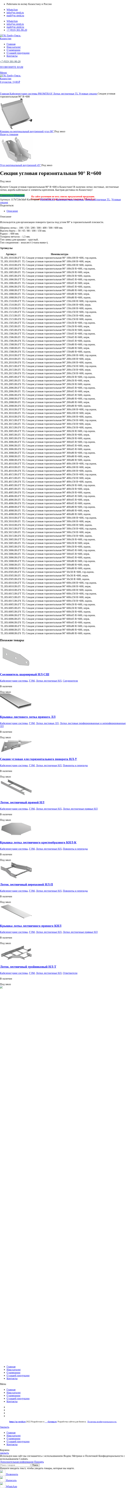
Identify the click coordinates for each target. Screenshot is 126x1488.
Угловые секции (88, 93)
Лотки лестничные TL (66, 93)
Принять (39, 1461)
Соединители (70, 680)
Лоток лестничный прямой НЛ (22, 802)
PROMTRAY (45, 93)
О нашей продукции (18, 1375)
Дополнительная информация (16, 1461)
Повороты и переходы (75, 765)
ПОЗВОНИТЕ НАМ (11, 67)
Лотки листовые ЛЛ (47, 723)
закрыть (4, 1453)
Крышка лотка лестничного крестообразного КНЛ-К (38, 842)
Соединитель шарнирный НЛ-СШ (24, 674)
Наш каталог (14, 1369)
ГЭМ (32, 680)
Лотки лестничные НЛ (49, 680)
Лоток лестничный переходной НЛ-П (26, 884)
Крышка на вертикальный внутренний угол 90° (27, 131)
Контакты (12, 1378)
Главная (5, 93)
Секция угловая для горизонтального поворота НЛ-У (38, 759)
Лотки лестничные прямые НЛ (80, 808)
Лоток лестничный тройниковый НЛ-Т (28, 966)
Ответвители (70, 973)
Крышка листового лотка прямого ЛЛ (27, 717)
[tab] (66, 211)
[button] (63, 1384)
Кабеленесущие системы (24, 93)
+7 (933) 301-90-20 (10, 61)
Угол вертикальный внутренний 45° (20, 165)
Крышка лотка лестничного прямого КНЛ (30, 925)
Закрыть (4, 1427)
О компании (13, 1372)
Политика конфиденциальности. (102, 1421)
